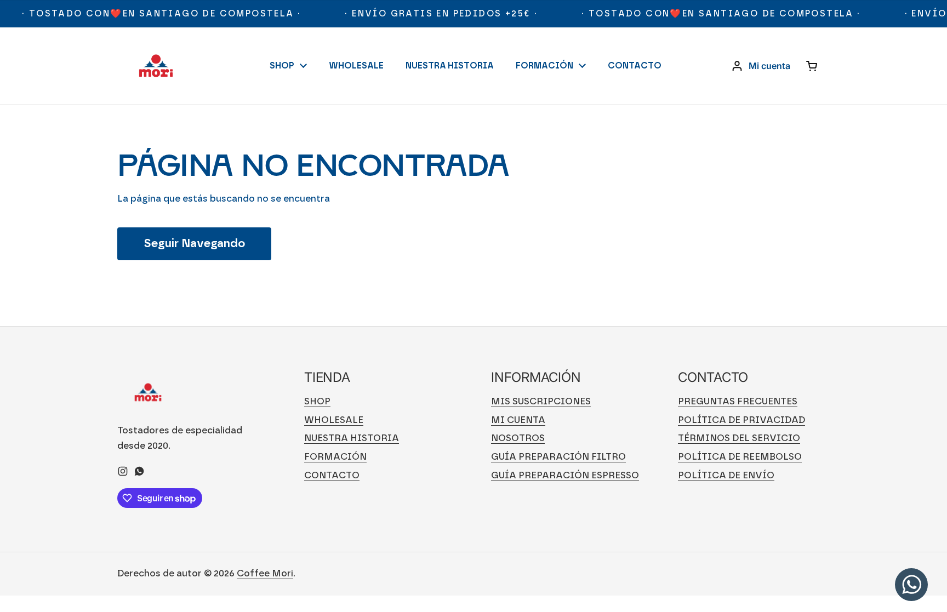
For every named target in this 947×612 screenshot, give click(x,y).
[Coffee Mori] (156, 65)
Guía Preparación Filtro (558, 456)
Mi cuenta (518, 420)
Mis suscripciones (541, 401)
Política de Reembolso (740, 456)
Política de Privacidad (741, 420)
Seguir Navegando (194, 243)
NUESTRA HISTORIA (351, 438)
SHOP (317, 401)
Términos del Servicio (739, 438)
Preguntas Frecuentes (737, 401)
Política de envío (726, 475)
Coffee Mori (265, 573)
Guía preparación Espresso (565, 475)
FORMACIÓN (335, 456)
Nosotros (518, 438)
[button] (812, 65)
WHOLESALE (333, 420)
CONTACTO (332, 475)
